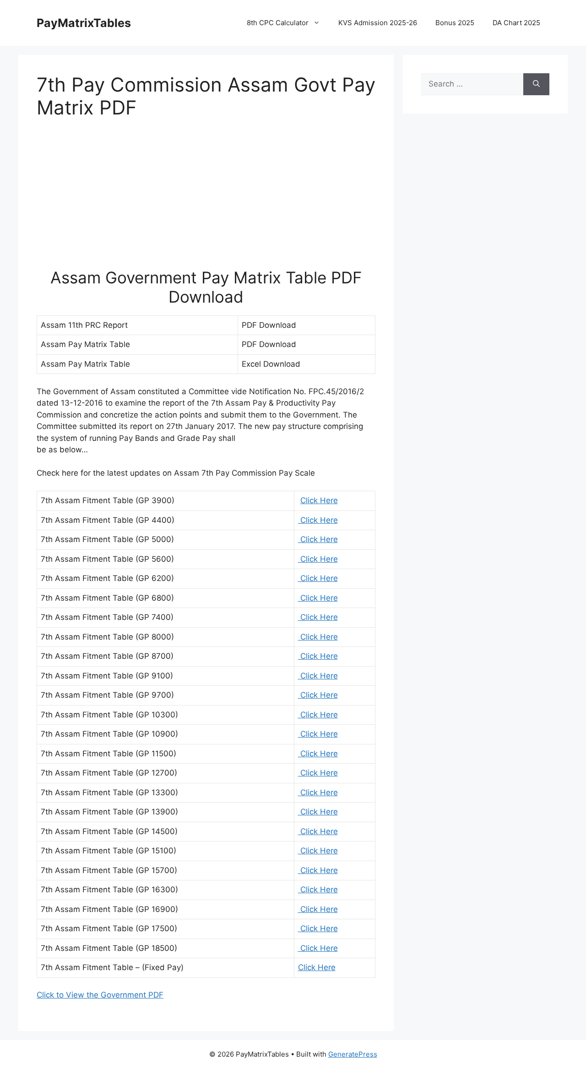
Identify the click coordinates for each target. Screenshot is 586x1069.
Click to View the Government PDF (100, 994)
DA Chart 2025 (516, 22)
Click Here (319, 500)
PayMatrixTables (84, 23)
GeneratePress (352, 1054)
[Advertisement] (206, 199)
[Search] (536, 84)
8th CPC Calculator (278, 22)
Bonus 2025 (454, 22)
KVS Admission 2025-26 (377, 22)
